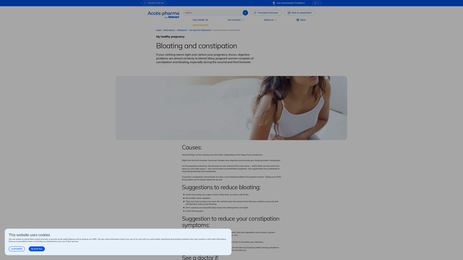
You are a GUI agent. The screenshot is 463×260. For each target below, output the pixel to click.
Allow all (36, 249)
